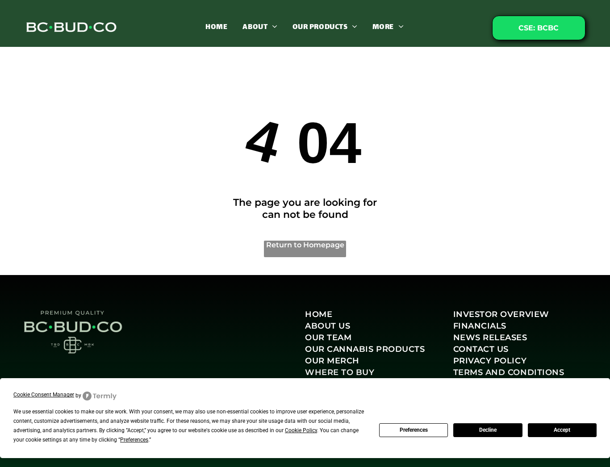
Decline (488, 430)
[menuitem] (216, 27)
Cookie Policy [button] (301, 430)
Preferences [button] (134, 440)
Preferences (414, 430)
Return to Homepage (305, 245)
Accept (562, 430)
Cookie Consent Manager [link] (43, 395)
